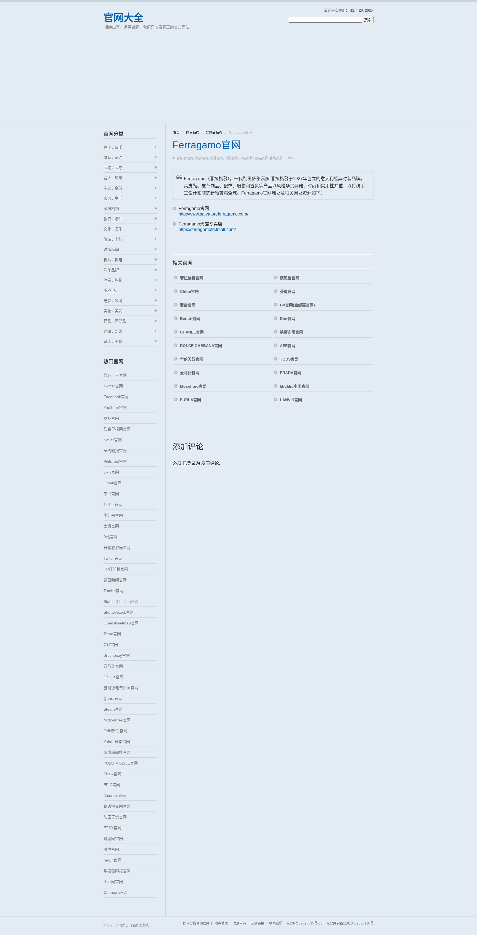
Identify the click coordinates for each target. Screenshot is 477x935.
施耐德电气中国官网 (121, 688)
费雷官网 (187, 305)
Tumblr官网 (113, 591)
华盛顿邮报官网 (117, 871)
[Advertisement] (238, 80)
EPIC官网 (112, 784)
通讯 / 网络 (113, 331)
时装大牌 (246, 158)
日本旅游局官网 (117, 547)
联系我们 (275, 923)
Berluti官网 (190, 318)
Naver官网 (113, 440)
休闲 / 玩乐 (113, 147)
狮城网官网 (113, 838)
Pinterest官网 (115, 461)
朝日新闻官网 (115, 580)
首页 (176, 133)
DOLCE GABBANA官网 (201, 345)
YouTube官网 (115, 407)
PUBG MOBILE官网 (121, 763)
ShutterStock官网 (119, 612)
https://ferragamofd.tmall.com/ (207, 229)
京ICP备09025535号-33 (304, 923)
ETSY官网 (112, 828)
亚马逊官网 (113, 666)
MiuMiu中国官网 (294, 386)
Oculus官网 (113, 677)
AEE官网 (287, 345)
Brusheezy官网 (117, 655)
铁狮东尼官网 (291, 332)
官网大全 (123, 17)
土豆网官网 (113, 881)
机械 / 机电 (113, 260)
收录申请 (239, 923)
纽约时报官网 (115, 450)
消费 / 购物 (113, 280)
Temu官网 (112, 634)
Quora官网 (113, 698)
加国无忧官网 (115, 817)
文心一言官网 (115, 375)
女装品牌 (201, 158)
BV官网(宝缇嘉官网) (297, 305)
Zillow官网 (112, 774)
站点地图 (221, 923)
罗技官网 (111, 418)
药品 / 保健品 (115, 321)
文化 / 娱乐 (113, 229)
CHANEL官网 (192, 332)
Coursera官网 (116, 892)
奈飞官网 (111, 494)
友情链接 (257, 923)
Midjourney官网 (117, 720)
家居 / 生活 (113, 198)
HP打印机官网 (116, 569)
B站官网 (111, 537)
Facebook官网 (116, 397)
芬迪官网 (287, 291)
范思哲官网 (289, 278)
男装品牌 (261, 158)
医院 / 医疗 (113, 168)
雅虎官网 (111, 849)
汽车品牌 (111, 270)
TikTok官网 (113, 504)
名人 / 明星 (113, 178)
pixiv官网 (111, 472)
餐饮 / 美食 (113, 341)
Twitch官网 (113, 558)
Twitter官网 (113, 386)
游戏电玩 (111, 290)
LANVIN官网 (291, 400)
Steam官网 (113, 709)
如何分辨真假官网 (196, 923)
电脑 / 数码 (113, 300)
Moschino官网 (193, 386)
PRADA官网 (290, 373)
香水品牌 (276, 158)
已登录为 (191, 463)
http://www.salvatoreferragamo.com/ (213, 214)
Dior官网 (287, 318)
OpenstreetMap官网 (121, 623)
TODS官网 (289, 359)
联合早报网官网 (117, 429)
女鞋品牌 (216, 158)
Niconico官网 (115, 795)
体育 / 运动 (113, 157)
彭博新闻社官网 (117, 752)
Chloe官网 (189, 291)
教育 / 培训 (113, 219)
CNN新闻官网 (115, 731)
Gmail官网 (112, 483)
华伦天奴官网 (191, 359)
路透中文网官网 (117, 806)
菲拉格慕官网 (191, 278)
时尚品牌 (192, 133)
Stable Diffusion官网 (121, 601)
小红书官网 (113, 515)
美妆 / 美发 (113, 311)
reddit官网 (112, 860)
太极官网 (111, 526)
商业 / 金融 (113, 188)
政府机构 (111, 208)
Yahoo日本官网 (117, 741)
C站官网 (111, 644)
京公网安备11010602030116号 (350, 923)
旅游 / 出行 (113, 239)
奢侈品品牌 (214, 133)
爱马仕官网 (189, 373)
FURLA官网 (190, 400)
